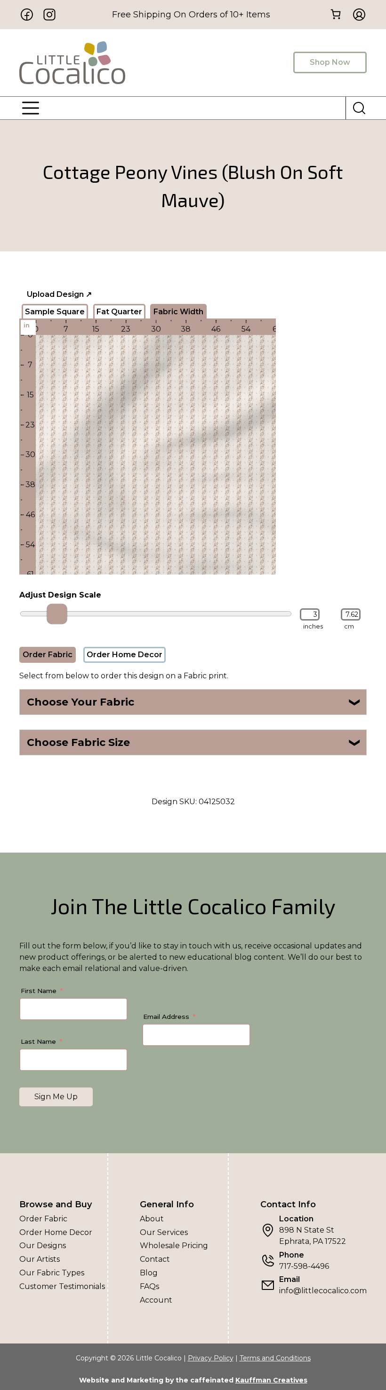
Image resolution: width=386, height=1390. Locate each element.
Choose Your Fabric (194, 702)
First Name (38, 990)
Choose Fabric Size (194, 742)
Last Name (38, 1041)
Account (156, 1300)
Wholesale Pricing (174, 1245)
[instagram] (49, 14)
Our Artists (39, 1259)
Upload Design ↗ (59, 294)
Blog (149, 1272)
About (152, 1218)
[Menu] (30, 108)
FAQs (149, 1286)
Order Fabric (47, 654)
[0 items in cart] (335, 13)
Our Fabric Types (51, 1272)
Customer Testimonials (62, 1286)
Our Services (164, 1232)
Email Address (166, 1016)
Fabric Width (178, 311)
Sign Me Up (56, 1096)
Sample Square (55, 311)
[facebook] (26, 14)
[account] (356, 14)
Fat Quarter (119, 311)
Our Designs (42, 1245)
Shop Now (330, 62)
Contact (155, 1259)
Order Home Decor (124, 654)
